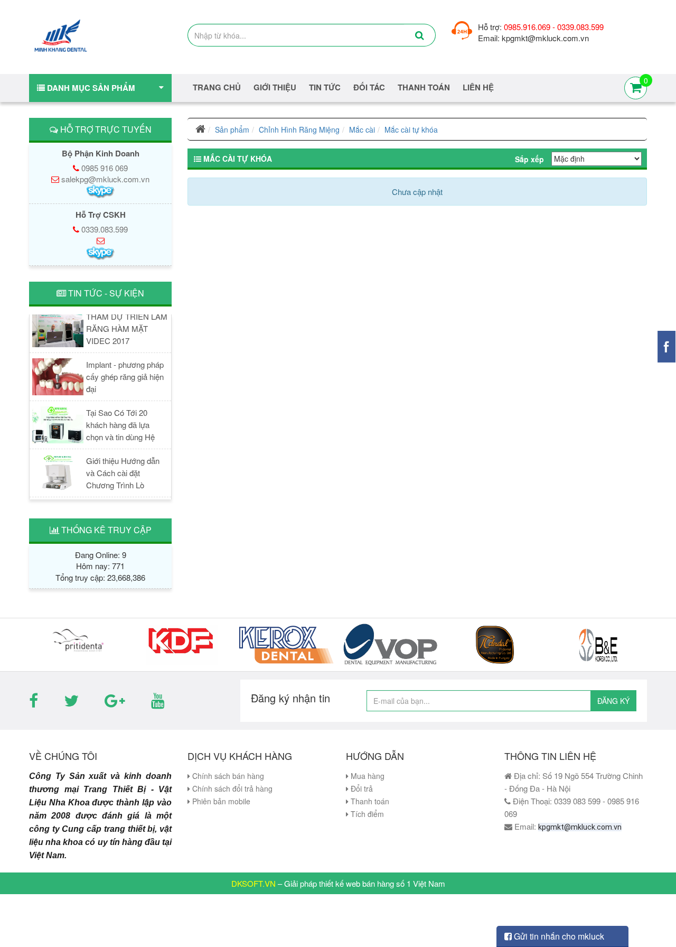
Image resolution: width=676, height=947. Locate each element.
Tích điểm (366, 814)
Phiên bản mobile (220, 801)
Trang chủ (217, 87)
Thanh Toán (424, 87)
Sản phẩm (232, 129)
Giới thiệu (274, 87)
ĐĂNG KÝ (613, 700)
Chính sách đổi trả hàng (231, 788)
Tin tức (325, 87)
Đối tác (369, 87)
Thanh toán (369, 801)
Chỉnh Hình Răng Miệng (299, 129)
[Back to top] (657, 917)
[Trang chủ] (200, 129)
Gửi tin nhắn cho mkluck (558, 936)
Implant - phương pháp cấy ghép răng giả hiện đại (125, 370)
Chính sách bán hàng (227, 775)
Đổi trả (361, 788)
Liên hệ (478, 87)
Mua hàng (366, 775)
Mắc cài (362, 129)
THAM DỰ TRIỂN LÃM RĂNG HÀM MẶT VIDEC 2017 (126, 322)
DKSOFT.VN (253, 883)
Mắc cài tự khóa (411, 129)
